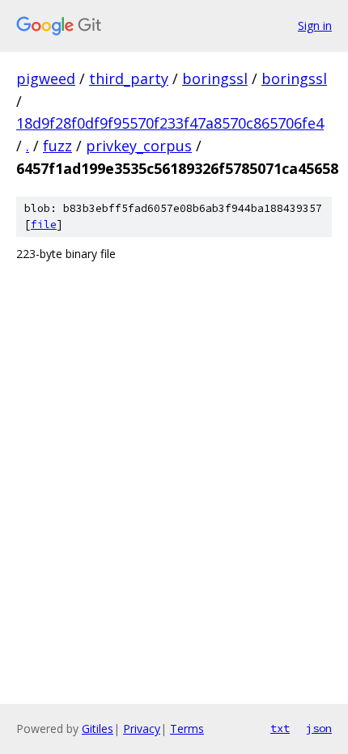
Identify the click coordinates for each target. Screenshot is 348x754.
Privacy (141, 728)
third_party (128, 78)
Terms (187, 728)
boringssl (215, 78)
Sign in (315, 25)
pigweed (45, 78)
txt (280, 728)
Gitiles (97, 728)
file (44, 224)
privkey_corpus (139, 145)
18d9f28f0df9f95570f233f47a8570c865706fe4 (170, 123)
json (319, 728)
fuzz (57, 145)
